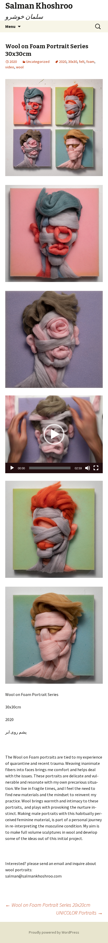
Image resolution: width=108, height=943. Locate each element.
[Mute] (87, 468)
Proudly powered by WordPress (54, 932)
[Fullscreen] (96, 468)
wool (20, 67)
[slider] (50, 468)
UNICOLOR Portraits (79, 912)
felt (81, 61)
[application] (54, 434)
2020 (62, 61)
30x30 (72, 61)
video (9, 67)
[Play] (12, 468)
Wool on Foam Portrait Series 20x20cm (47, 905)
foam (90, 61)
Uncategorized (38, 61)
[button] (54, 434)
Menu (10, 26)
